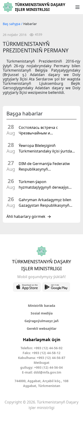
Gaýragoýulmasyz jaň (41, 321)
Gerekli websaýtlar (41, 328)
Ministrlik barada (41, 305)
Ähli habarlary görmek (25, 216)
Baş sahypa (12, 24)
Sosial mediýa (42, 313)
